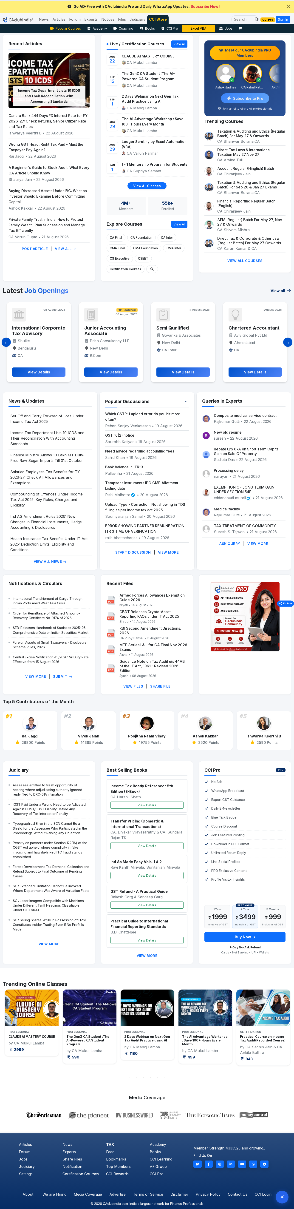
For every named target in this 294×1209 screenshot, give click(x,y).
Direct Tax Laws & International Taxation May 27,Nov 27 (244, 152)
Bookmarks (116, 1159)
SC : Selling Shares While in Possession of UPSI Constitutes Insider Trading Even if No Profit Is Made (49, 924)
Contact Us (237, 1194)
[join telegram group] (264, 1164)
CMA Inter (174, 248)
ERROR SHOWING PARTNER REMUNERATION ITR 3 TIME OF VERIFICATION (144, 528)
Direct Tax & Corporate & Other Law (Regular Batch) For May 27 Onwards (249, 240)
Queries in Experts (222, 401)
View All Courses (245, 261)
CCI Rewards (117, 1174)
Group (160, 1166)
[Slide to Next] (287, 342)
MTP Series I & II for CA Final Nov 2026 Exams (153, 647)
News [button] (44, 19)
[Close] (288, 6)
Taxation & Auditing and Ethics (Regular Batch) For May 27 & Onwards (251, 133)
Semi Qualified (100, 328)
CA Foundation (141, 237)
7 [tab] (157, 1077)
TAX (110, 1144)
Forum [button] (75, 19)
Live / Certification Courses (137, 44)
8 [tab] (164, 1077)
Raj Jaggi (16, 156)
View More (168, 552)
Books (150, 28)
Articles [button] (58, 19)
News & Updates (26, 401)
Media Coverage (88, 1194)
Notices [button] (107, 19)
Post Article (35, 249)
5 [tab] (143, 1077)
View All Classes (147, 186)
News (67, 1144)
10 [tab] (178, 1077)
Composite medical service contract (245, 415)
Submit (60, 676)
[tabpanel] (32, 1026)
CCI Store (158, 19)
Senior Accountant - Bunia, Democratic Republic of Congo (251, 333)
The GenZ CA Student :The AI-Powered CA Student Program (148, 76)
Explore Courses (124, 224)
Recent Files (120, 583)
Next (283, 1031)
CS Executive (120, 258)
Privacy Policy (208, 1194)
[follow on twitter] (197, 1164)
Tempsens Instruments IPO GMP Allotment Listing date (141, 486)
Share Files (72, 1159)
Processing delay (229, 470)
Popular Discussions (127, 401)
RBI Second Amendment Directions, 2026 (150, 630)
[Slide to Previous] (6, 342)
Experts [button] (91, 19)
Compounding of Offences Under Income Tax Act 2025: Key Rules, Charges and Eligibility (46, 499)
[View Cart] (241, 28)
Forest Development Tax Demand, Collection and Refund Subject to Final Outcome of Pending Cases (51, 871)
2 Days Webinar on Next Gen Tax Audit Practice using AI (150, 99)
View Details (147, 805)
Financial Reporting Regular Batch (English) (246, 203)
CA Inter (167, 237)
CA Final (116, 237)
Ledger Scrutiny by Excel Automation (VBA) (154, 144)
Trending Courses (223, 121)
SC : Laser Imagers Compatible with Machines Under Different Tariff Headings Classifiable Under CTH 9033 (48, 905)
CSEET (143, 258)
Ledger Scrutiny (199, 28)
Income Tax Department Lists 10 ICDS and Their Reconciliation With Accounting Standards (49, 95)
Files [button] (122, 19)
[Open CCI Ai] (282, 1197)
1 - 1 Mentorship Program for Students (154, 164)
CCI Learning (161, 1159)
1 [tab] (116, 1077)
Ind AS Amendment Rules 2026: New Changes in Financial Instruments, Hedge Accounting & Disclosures (46, 522)
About (28, 1194)
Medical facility (227, 509)
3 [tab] (129, 1077)
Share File (160, 686)
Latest (35, 291)
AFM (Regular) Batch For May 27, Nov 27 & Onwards (249, 222)
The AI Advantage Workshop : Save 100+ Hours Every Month (153, 121)
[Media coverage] (147, 1114)
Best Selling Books (127, 770)
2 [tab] (123, 1077)
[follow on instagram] (220, 1164)
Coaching (126, 28)
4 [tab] (136, 1077)
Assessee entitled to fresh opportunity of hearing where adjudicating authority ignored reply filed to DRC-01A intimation (47, 789)
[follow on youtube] (242, 1164)
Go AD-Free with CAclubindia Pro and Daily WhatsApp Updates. (147, 6)
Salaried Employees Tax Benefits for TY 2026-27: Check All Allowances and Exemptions (45, 477)
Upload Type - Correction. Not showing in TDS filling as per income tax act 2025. (145, 507)
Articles (25, 1144)
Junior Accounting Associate (33, 330)
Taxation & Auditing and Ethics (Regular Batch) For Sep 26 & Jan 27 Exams (251, 184)
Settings (26, 1174)
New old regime (228, 432)
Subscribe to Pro (248, 98)
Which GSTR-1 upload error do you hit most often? (142, 417)
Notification (72, 1166)
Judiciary (18, 770)
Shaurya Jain (20, 179)
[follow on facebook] (209, 1164)
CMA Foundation (145, 248)
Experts (69, 1151)
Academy (100, 28)
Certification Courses (125, 269)
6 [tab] (150, 1077)
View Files (133, 686)
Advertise (117, 1194)
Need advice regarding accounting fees (139, 451)
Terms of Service (148, 1194)
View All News (48, 561)
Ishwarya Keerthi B (25, 133)
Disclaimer (179, 1194)
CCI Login (263, 1194)
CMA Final (117, 248)
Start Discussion (133, 552)
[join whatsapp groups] (253, 1164)
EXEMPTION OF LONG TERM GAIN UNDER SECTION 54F (244, 489)
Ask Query (229, 544)
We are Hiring (54, 1194)
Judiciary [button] (137, 19)
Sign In (283, 19)
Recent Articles (25, 43)
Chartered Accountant (181, 328)
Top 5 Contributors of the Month (38, 701)
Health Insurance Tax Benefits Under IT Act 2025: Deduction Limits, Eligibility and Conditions (49, 544)
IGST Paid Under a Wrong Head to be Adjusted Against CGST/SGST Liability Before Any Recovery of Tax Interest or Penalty (49, 809)
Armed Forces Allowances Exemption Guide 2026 (152, 597)
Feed (110, 1151)
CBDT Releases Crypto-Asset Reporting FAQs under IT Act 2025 (149, 614)
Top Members (118, 1166)
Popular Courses (68, 28)
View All (64, 249)
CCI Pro (172, 28)
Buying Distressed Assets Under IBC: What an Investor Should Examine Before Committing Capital (47, 196)
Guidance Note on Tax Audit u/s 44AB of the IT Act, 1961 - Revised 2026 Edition (152, 666)
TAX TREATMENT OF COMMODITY (245, 525)
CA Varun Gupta (22, 237)
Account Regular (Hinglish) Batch (245, 168)
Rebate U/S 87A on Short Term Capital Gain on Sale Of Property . (247, 451)
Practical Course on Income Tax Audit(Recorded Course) (205, 1038)
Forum (24, 1151)
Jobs (228, 28)
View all (278, 290)
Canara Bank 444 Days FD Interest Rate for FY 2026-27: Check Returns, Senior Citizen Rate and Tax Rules (48, 121)
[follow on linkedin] (231, 1164)
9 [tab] (171, 1077)
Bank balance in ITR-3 (124, 467)
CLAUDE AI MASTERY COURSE (148, 56)
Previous (10, 1031)
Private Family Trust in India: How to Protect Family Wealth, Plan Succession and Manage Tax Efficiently (46, 225)
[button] (255, 19)
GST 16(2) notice (119, 435)
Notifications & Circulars (35, 583)
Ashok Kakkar (20, 208)
